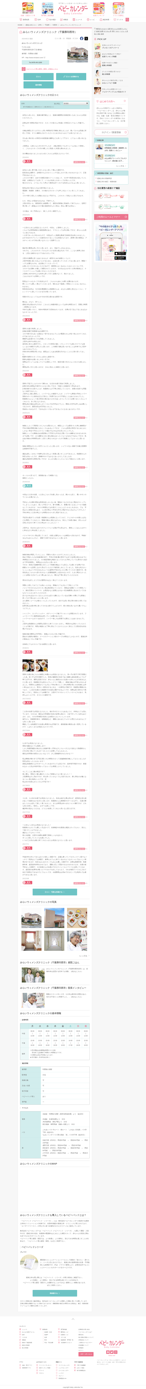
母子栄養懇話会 (81, 1370)
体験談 (65, 19)
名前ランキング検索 (44, 1368)
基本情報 (38, 85)
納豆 (99, 34)
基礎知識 (26, 19)
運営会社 (80, 1334)
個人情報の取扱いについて (86, 1337)
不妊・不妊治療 (48, 1342)
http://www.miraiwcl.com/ (34, 57)
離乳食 (98, 29)
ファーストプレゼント (45, 1365)
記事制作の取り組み (84, 1329)
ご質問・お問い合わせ (86, 1354)
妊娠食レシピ (64, 1334)
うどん (122, 31)
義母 (102, 34)
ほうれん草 (107, 31)
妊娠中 (46, 1334)
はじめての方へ (107, 101)
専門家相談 (64, 1329)
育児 (45, 1340)
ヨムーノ (61, 1375)
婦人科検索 (25, 1347)
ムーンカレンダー (64, 1370)
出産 (45, 1337)
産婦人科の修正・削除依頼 (106, 181)
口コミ (38, 76)
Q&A (39, 19)
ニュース (79, 19)
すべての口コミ (28, 107)
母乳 (113, 31)
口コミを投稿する (72, 76)
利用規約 (80, 1347)
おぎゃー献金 (80, 1368)
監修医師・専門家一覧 (67, 1340)
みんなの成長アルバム (28, 1332)
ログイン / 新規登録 (111, 132)
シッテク (61, 1373)
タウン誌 (63, 1337)
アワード (41, 1370)
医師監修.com (62, 1378)
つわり (117, 31)
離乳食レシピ (64, 1332)
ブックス (120, 19)
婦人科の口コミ (49, 107)
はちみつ (104, 29)
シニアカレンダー (64, 1368)
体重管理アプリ (26, 1368)
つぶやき (24, 1337)
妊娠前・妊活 (48, 1332)
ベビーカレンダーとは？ (85, 1332)
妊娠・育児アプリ (27, 1365)
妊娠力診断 (99, 31)
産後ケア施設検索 (27, 1342)
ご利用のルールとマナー (108, 217)
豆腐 (109, 29)
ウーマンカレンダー (64, 1365)
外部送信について (83, 1340)
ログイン (80, 1350)
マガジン (41, 1373)
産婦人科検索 (26, 1345)
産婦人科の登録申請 (104, 178)
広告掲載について (83, 1345)
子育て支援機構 (81, 1365)
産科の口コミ (39, 107)
